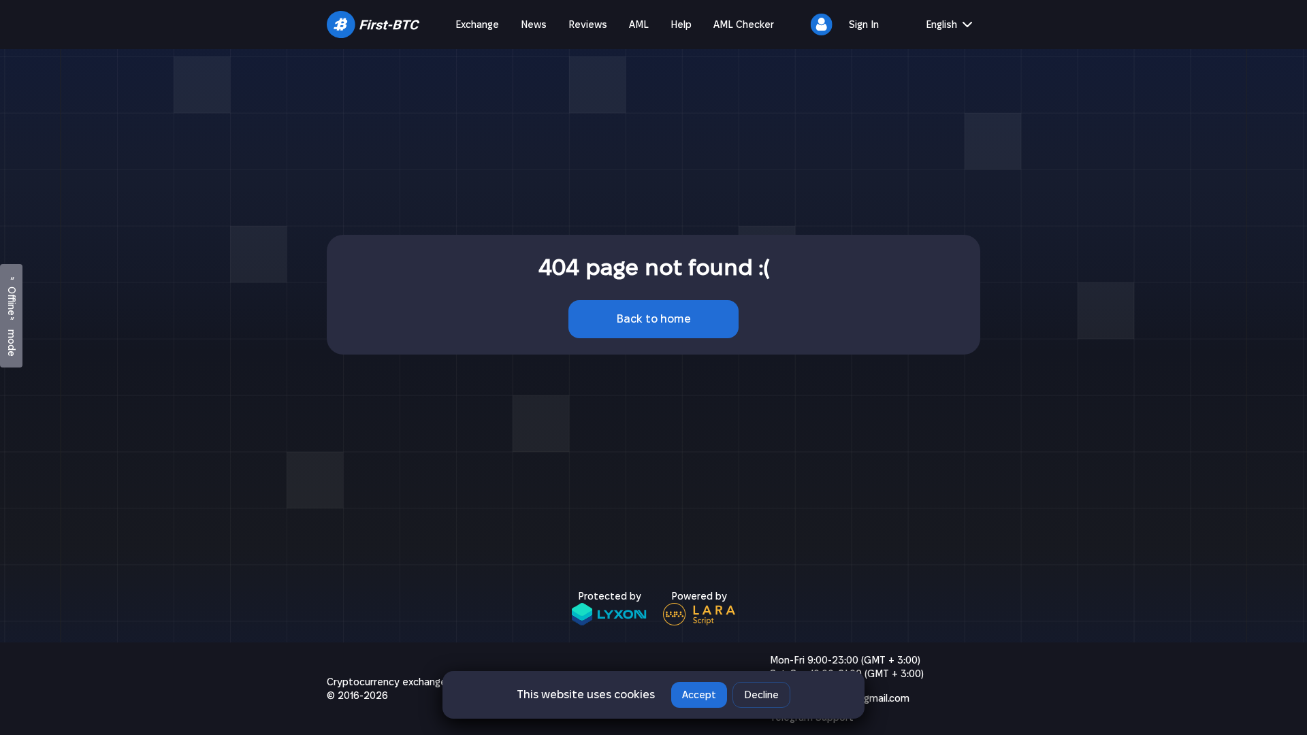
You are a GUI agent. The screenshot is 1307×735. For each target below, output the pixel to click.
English (941, 24)
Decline (761, 694)
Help (681, 24)
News (534, 24)
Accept (699, 694)
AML (639, 24)
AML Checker (743, 24)
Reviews (587, 24)
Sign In (864, 24)
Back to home (654, 319)
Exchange (477, 24)
